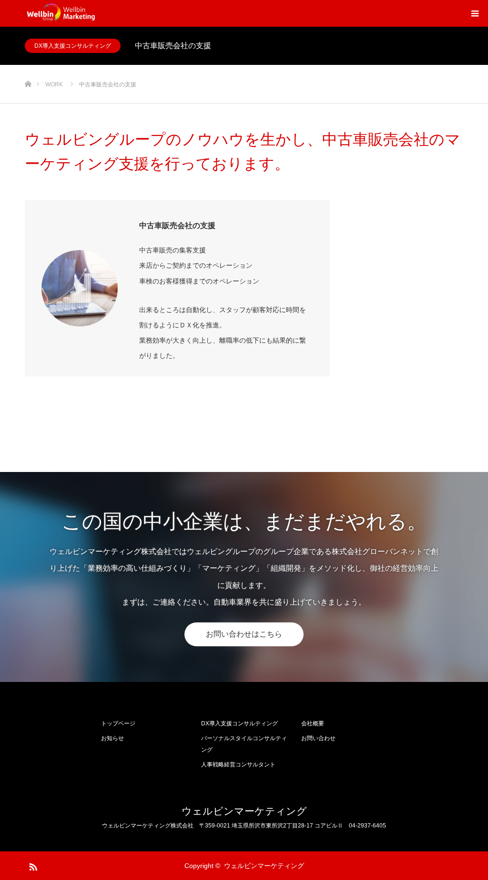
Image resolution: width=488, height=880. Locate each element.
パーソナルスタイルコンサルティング (244, 744)
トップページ (118, 723)
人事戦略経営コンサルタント (238, 764)
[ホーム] (28, 68)
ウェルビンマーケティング (244, 811)
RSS (32, 865)
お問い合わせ (318, 738)
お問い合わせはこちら (244, 634)
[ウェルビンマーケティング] (61, 13)
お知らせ (112, 738)
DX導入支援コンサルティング (72, 45)
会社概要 (312, 723)
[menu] (474, 13)
